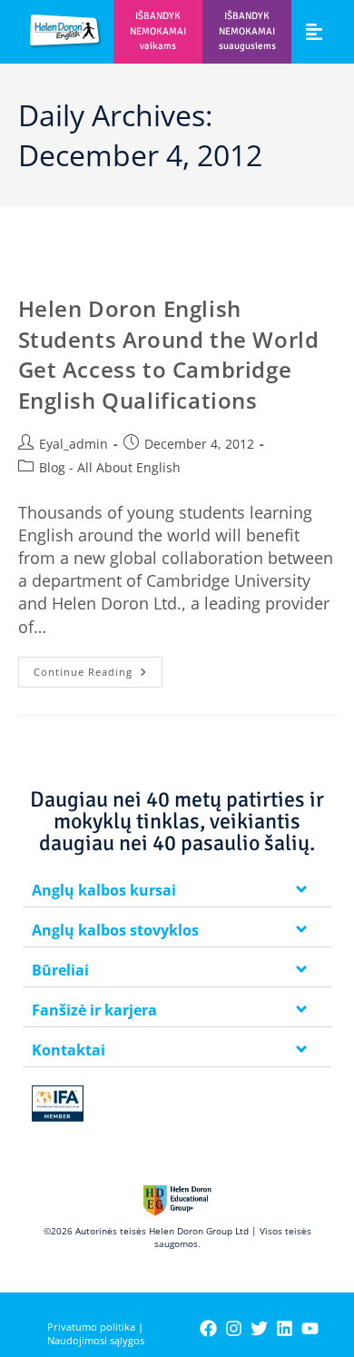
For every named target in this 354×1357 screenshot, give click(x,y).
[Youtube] (310, 1328)
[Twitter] (259, 1328)
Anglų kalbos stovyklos (115, 930)
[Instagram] (233, 1328)
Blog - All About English (110, 467)
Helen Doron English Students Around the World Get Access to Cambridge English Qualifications (169, 354)
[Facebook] (208, 1328)
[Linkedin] (284, 1328)
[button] (313, 31)
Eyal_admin (73, 443)
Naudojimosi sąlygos (95, 1340)
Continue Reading (98, 667)
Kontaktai (68, 1050)
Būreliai (60, 970)
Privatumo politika (91, 1326)
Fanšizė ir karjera (94, 1010)
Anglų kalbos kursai (104, 890)
